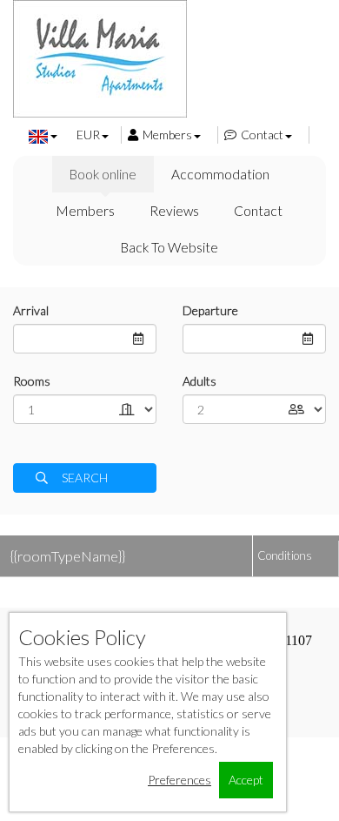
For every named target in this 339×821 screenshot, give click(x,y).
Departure (210, 310)
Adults (199, 380)
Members (167, 134)
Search (85, 477)
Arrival (31, 310)
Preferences (179, 779)
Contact (262, 134)
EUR (88, 134)
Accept (246, 779)
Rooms (31, 380)
